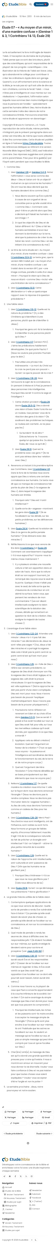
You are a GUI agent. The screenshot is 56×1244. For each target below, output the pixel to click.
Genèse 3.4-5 (39, 172)
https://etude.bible (33, 143)
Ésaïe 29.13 (26, 449)
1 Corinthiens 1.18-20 (26, 378)
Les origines (8, 21)
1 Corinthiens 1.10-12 (26, 309)
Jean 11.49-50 (34, 951)
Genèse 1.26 (22, 172)
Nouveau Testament (14, 1226)
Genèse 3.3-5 (28, 717)
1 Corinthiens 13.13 (25, 287)
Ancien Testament (13, 1223)
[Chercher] (31, 4)
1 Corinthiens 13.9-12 (21, 257)
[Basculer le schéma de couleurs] (33, 1240)
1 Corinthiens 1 (27, 548)
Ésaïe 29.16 (21, 888)
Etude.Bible (23, 1240)
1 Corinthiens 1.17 (24, 341)
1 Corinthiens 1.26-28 (27, 817)
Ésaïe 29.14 (21, 528)
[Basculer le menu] (52, 4)
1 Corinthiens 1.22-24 (27, 633)
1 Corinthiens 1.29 (25, 855)
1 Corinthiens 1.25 (25, 664)
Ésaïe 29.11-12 (28, 405)
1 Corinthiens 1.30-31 (26, 955)
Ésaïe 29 (45, 401)
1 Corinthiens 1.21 (41, 469)
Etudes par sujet (12, 1230)
